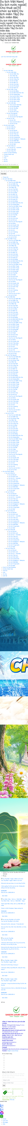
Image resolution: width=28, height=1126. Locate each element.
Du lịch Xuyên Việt (14, 225)
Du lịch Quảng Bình (15, 94)
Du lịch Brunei (13, 130)
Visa (4, 572)
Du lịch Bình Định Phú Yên (17, 92)
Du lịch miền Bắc (11, 103)
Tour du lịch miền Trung (16, 96)
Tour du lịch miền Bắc (15, 104)
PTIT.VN (12, 1099)
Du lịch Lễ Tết (10, 118)
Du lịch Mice (12, 223)
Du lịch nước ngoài (8, 471)
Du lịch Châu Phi (11, 151)
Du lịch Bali (13, 144)
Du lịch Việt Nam (7, 179)
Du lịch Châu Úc (11, 145)
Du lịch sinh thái (13, 228)
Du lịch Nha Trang (14, 101)
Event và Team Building (9, 567)
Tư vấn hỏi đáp (10, 1062)
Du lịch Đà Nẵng (14, 91)
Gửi (4, 1085)
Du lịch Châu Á (11, 128)
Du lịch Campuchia (15, 137)
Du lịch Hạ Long (14, 111)
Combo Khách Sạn (8, 569)
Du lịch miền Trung (12, 89)
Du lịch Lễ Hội (13, 123)
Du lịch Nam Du (14, 87)
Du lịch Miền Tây (14, 74)
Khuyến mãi (9, 1065)
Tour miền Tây (13, 75)
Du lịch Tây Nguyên (12, 113)
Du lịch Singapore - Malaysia (17, 139)
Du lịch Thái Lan (14, 134)
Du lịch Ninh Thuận (15, 99)
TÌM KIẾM (3, 174)
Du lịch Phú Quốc (14, 86)
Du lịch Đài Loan (14, 132)
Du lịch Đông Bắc (14, 106)
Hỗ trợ (7, 1055)
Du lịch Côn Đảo (14, 84)
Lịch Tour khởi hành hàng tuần (9, 56)
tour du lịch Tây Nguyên (16, 116)
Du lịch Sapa (13, 110)
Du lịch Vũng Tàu (14, 79)
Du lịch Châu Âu (11, 127)
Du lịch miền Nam (11, 72)
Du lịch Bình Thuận (15, 98)
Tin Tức (5, 574)
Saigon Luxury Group (12, 1050)
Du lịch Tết (13, 120)
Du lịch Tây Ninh (14, 77)
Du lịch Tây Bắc (14, 108)
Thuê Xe (5, 570)
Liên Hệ (5, 575)
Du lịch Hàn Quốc (14, 135)
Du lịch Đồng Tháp (14, 185)
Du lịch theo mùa (13, 226)
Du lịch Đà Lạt (13, 115)
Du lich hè (12, 230)
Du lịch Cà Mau (14, 80)
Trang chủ (5, 177)
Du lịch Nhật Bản (14, 140)
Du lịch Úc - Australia (15, 147)
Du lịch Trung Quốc (15, 142)
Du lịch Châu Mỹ (11, 149)
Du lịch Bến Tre (14, 82)
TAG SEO (10, 1092)
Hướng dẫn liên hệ (11, 1058)
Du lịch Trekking (13, 232)
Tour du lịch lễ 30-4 (15, 122)
